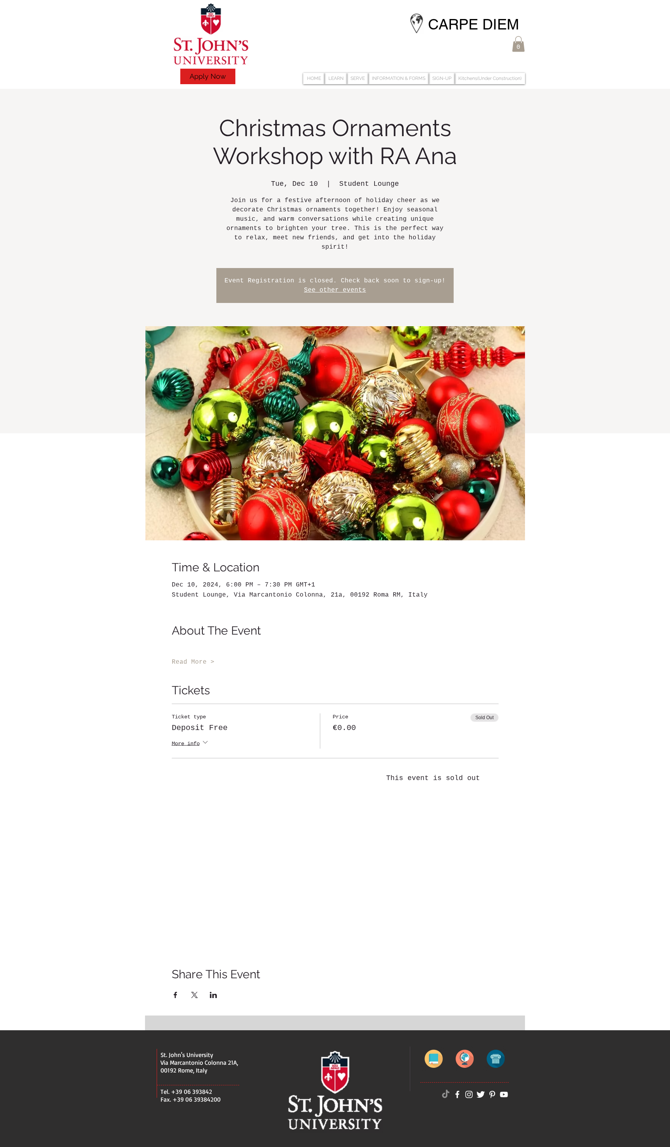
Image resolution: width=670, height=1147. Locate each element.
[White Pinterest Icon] (492, 1094)
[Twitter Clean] (480, 1094)
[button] (518, 44)
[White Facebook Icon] (457, 1094)
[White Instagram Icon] (469, 1094)
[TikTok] (446, 1094)
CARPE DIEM (473, 24)
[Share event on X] (194, 995)
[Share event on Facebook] (175, 995)
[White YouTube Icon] (504, 1094)
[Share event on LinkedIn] (213, 995)
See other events (335, 290)
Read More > (193, 662)
